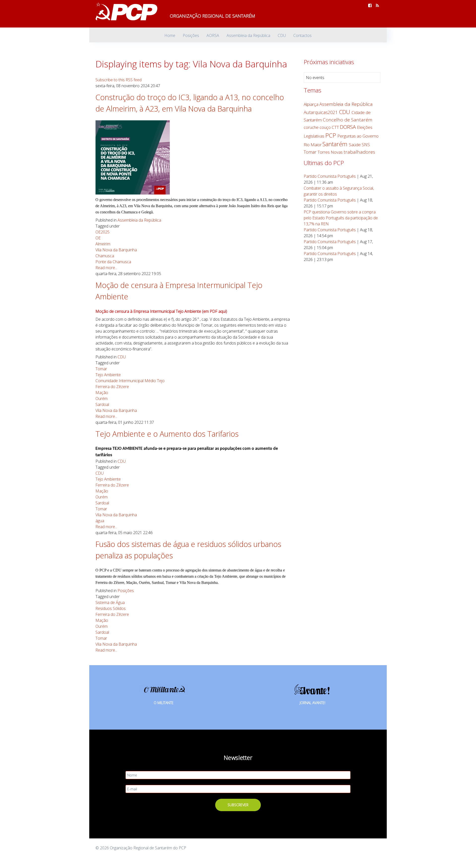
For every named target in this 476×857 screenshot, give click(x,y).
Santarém (336, 144)
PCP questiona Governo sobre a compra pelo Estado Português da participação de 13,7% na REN (341, 218)
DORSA (348, 126)
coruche (312, 127)
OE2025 (102, 232)
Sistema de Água (110, 602)
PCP (331, 135)
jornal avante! (312, 702)
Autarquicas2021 (321, 112)
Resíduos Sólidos (110, 608)
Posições (126, 590)
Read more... (106, 267)
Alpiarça (311, 104)
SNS (366, 144)
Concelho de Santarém (347, 119)
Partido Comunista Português (330, 176)
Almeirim (102, 244)
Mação (101, 392)
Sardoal (102, 404)
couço (326, 127)
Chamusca (104, 255)
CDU (122, 357)
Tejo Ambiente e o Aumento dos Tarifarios (166, 434)
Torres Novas (331, 152)
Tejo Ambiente (108, 374)
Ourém (101, 398)
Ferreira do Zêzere (112, 386)
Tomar (101, 368)
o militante (164, 702)
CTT (336, 127)
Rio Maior (313, 144)
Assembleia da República (139, 220)
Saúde (355, 144)
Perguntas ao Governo (358, 136)
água (99, 520)
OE (98, 238)
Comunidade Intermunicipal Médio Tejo (130, 380)
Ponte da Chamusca (113, 261)
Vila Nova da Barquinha (116, 250)
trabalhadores (359, 152)
